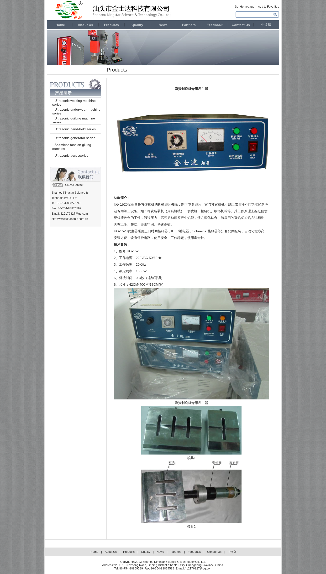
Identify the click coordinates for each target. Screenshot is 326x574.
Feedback (215, 25)
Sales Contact (74, 185)
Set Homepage (244, 6)
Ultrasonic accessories (71, 155)
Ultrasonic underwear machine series (76, 111)
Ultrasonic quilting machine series (73, 120)
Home (60, 25)
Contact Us (241, 25)
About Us (85, 25)
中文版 (266, 24)
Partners (189, 25)
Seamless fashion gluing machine (71, 146)
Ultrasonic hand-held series (75, 129)
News (163, 25)
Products (111, 25)
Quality (137, 25)
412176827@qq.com (198, 568)
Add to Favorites (268, 6)
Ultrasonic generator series (74, 138)
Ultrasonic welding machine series (74, 102)
